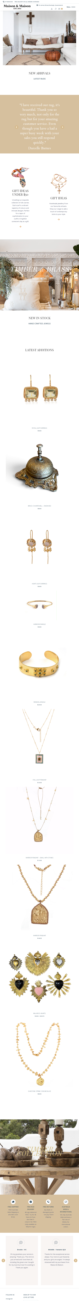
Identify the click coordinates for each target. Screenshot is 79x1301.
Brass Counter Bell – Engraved (39, 496)
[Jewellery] (58, 210)
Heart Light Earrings (39, 574)
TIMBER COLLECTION (39, 1142)
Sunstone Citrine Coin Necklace (39, 1082)
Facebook (9, 1293)
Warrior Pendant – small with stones (39, 848)
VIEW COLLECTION (39, 269)
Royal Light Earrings (39, 419)
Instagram (9, 1289)
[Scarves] (20, 217)
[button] (16, 122)
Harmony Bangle (39, 615)
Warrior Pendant (39, 926)
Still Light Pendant (39, 770)
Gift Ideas (58, 188)
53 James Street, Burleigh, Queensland (50, 5)
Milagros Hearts (39, 1004)
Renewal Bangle (39, 693)
